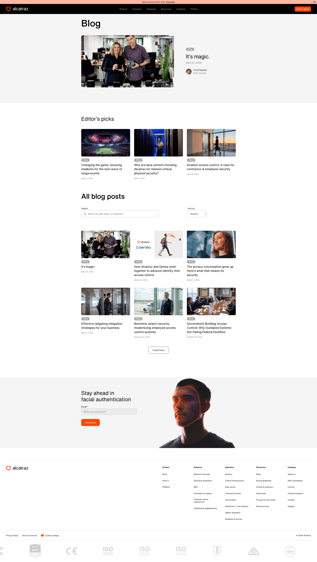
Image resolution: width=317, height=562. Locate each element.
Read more (170, 2)
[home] (17, 9)
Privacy (194, 9)
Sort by (191, 208)
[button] (123, 9)
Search (84, 208)
